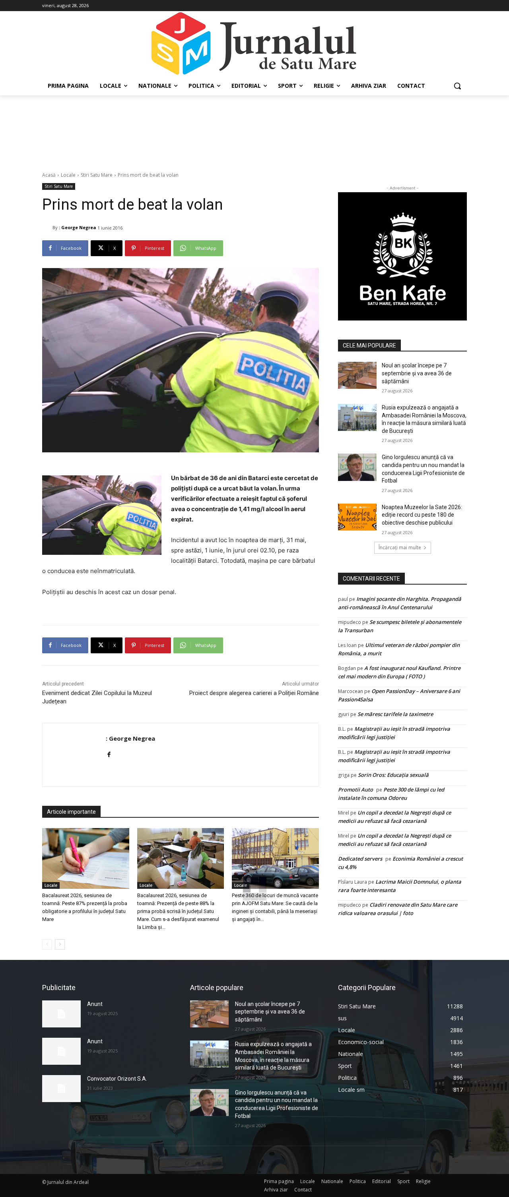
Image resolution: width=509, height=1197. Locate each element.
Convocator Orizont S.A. (117, 1078)
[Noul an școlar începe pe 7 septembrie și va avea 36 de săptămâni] (357, 375)
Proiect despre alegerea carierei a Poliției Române (254, 693)
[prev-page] (47, 944)
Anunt (95, 1004)
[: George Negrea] (47, 228)
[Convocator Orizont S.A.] (61, 1088)
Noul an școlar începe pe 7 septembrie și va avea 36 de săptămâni (417, 373)
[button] (457, 85)
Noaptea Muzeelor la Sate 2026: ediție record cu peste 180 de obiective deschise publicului (422, 515)
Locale (68, 175)
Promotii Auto (355, 789)
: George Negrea (77, 227)
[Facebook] (109, 753)
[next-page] (60, 944)
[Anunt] (61, 1013)
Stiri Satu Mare (97, 175)
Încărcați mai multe (400, 547)
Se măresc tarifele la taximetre (395, 714)
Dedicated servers (360, 858)
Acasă (49, 175)
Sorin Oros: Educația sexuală (393, 774)
